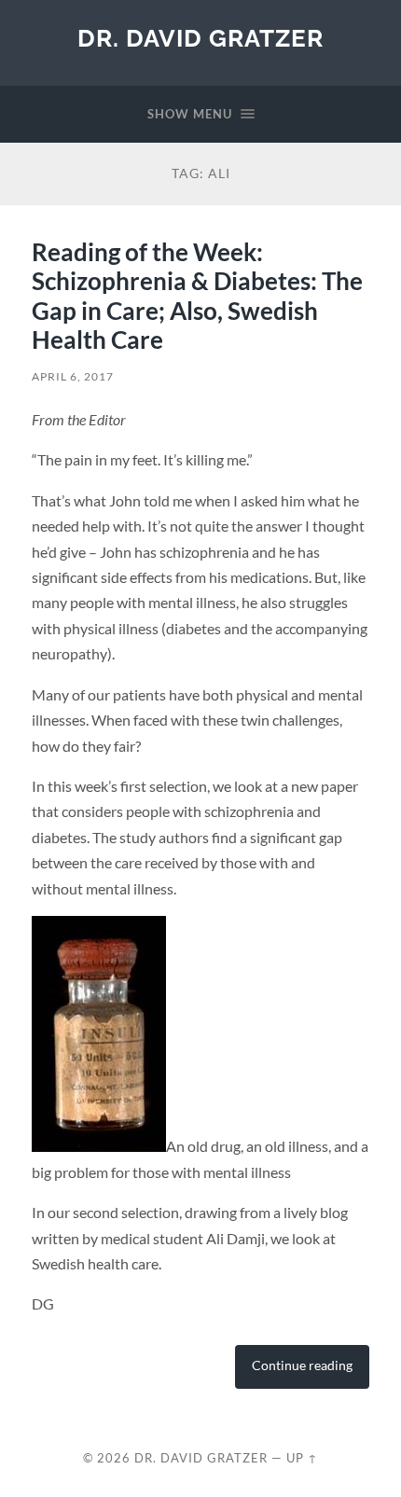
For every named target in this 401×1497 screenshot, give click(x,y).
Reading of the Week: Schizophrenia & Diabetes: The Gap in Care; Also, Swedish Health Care (197, 296)
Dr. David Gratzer (200, 37)
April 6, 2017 (73, 376)
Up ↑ (302, 1457)
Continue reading (302, 1365)
